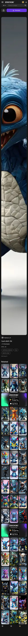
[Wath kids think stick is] (5, 371)
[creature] (5, 472)
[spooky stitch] (5, 429)
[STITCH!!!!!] (14, 603)
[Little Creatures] (5, 386)
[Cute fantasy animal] (5, 617)
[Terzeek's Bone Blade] (14, 617)
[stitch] (14, 371)
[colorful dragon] (5, 458)
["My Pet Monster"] (14, 386)
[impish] (23, 574)
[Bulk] (23, 371)
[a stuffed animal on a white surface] (14, 472)
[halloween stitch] (14, 487)
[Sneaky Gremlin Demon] (23, 386)
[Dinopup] (5, 574)
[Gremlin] (23, 472)
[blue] (14, 574)
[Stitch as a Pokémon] (5, 544)
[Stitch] (14, 443)
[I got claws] (23, 617)
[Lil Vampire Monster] (23, 544)
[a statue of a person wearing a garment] (5, 516)
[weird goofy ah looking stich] (14, 458)
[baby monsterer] (23, 414)
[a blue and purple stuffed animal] (14, 429)
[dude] (5, 559)
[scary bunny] (23, 487)
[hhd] (14, 559)
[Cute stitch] (14, 516)
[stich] (23, 443)
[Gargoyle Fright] (23, 458)
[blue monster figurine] (5, 414)
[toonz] (5, 501)
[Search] (25, 5)
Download (17, 10)
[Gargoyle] (5, 603)
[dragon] (23, 516)
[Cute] (14, 588)
